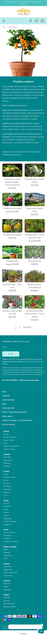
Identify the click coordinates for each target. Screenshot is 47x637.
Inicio (4, 391)
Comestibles (7, 555)
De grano (6, 492)
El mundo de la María (10, 541)
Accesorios (7, 583)
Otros (5, 495)
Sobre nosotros (8, 400)
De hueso (6, 483)
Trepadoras (7, 524)
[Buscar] (36, 20)
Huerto (5, 529)
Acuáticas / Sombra (10, 521)
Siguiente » (27, 327)
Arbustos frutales (9, 477)
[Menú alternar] (3, 20)
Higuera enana (12, 261)
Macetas (6, 595)
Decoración (7, 590)
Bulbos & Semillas (10, 547)
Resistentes (7, 518)
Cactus (5, 515)
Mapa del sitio (8, 408)
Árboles (6, 431)
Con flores (6, 466)
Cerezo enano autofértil (12, 208)
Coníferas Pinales (9, 449)
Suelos (5, 587)
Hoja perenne (8, 460)
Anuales (6, 503)
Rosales (6, 512)
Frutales (6, 471)
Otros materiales (9, 604)
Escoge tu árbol (8, 440)
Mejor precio (7, 416)
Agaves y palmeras (10, 437)
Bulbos (5, 549)
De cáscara (7, 486)
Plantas (6, 500)
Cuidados (6, 538)
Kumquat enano (34, 261)
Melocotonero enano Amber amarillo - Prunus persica (35, 314)
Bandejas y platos (9, 607)
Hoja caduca (7, 457)
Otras (5, 558)
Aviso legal (5, 626)
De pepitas (7, 489)
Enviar (10, 354)
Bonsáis (6, 434)
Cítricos (6, 474)
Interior (5, 509)
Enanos (6, 480)
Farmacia (6, 564)
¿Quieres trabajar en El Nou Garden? (17, 420)
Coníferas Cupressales (11, 446)
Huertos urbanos (9, 532)
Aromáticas (7, 506)
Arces (5, 443)
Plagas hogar (7, 570)
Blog (4, 404)
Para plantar (7, 535)
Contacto (6, 396)
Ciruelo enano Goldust (12, 235)
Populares (6, 463)
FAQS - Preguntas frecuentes (14, 412)
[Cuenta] (30, 20)
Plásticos (6, 601)
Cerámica (6, 598)
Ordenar (23, 633)
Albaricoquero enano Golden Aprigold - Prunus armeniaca (12, 182)
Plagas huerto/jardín (10, 572)
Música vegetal (8, 424)
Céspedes (6, 552)
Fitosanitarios (8, 576)
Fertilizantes (7, 566)
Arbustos (6, 454)
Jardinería (6, 581)
